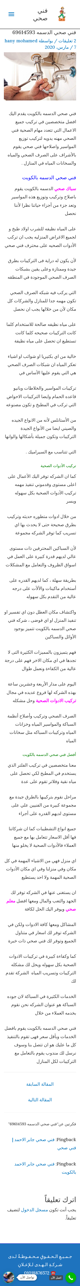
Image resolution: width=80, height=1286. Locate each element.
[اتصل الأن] (70, 1277)
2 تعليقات (67, 40)
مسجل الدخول (34, 1209)
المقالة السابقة (40, 1084)
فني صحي (40, 14)
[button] (8, 1277)
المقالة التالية (40, 1099)
